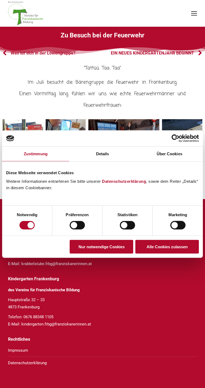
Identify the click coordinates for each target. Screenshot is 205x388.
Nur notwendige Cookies (101, 246)
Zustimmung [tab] (36, 154)
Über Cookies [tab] (169, 154)
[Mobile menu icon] (194, 13)
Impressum (18, 350)
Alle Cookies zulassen (167, 246)
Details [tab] (102, 154)
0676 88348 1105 (38, 317)
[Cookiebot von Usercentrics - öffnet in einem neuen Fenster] (175, 138)
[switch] (77, 225)
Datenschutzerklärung (124, 181)
